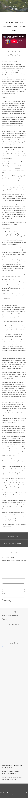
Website (3, 593)
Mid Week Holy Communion (13, 544)
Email (3, 587)
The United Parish (8, 3)
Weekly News (12, 767)
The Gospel (14, 26)
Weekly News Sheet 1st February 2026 (12, 777)
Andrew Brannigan (19, 22)
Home (3, 13)
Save (17, 54)
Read (10, 54)
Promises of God (22, 26)
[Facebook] (12, 788)
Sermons (7, 13)
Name (3, 582)
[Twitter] (15, 788)
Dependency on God (14, 13)
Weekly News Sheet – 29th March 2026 (12, 765)
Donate (5, 619)
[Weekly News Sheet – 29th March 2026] (14, 762)
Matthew (14, 30)
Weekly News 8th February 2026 (10, 771)
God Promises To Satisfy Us (15, 536)
